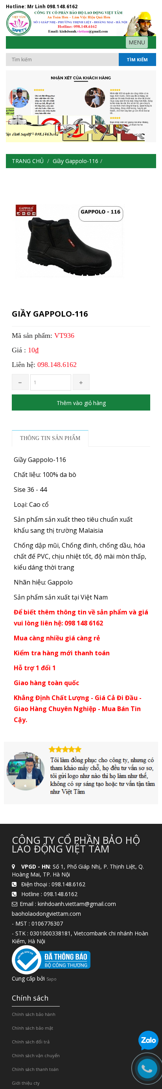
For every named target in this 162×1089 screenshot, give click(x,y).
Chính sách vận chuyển (36, 1055)
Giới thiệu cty (26, 1083)
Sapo (51, 979)
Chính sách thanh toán (35, 1069)
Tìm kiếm (137, 59)
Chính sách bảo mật (32, 1028)
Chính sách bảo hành (33, 1014)
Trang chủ (28, 161)
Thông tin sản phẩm (50, 438)
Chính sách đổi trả (31, 1042)
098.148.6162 (62, 6)
